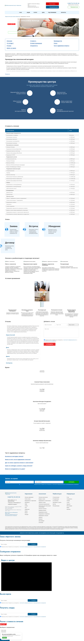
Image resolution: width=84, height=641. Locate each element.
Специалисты (34, 45)
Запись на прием (11, 48)
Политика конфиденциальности (11, 514)
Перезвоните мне (74, 7)
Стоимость (33, 41)
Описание (9, 41)
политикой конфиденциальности (70, 339)
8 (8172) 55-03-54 (73, 3)
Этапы (55, 43)
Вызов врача (52, 3)
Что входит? (10, 43)
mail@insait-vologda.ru (12, 504)
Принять (4, 637)
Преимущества (58, 41)
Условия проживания (36, 43)
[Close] (0, 535)
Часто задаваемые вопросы (61, 45)
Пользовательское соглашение (11, 515)
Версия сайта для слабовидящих (11, 512)
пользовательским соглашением (50, 341)
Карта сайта (7, 513)
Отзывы (9, 45)
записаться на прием (16, 32)
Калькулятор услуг (54, 7)
